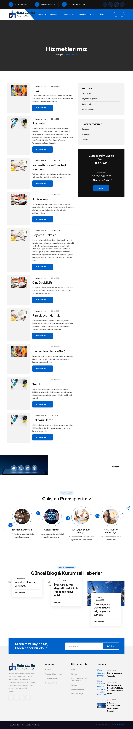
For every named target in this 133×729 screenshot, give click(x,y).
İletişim (103, 14)
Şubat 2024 (21, 578)
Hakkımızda (86, 93)
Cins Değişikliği (77, 694)
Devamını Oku (41, 108)
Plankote (74, 674)
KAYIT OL (111, 646)
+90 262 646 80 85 (21, 4)
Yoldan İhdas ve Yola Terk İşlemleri (79, 680)
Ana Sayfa (42, 14)
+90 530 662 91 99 (101, 176)
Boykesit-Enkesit (77, 689)
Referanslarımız (88, 110)
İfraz (73, 670)
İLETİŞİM (115, 467)
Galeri (92, 14)
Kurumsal (53, 14)
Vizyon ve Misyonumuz (90, 99)
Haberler (82, 14)
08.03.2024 (55, 86)
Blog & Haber (62, 578)
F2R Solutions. (119, 725)
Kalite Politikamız (88, 104)
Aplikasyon (75, 685)
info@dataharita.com (48, 4)
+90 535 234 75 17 (101, 179)
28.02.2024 (55, 119)
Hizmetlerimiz (68, 14)
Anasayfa (59, 54)
